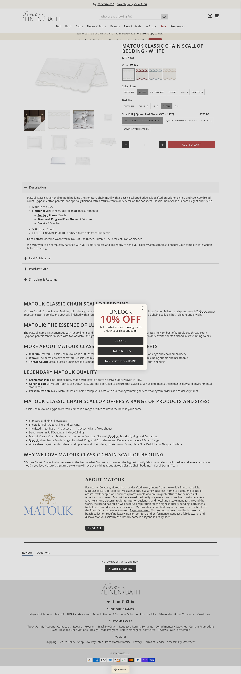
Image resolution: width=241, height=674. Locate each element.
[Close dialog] (142, 308)
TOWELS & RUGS (120, 351)
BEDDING (120, 340)
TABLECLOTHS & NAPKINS (120, 361)
